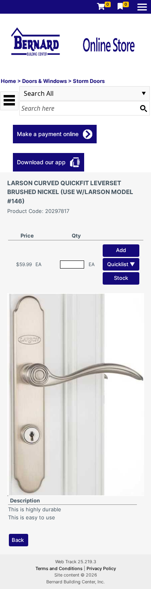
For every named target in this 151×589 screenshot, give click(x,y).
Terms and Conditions (59, 568)
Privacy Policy (101, 568)
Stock (121, 278)
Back (18, 540)
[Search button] (143, 108)
